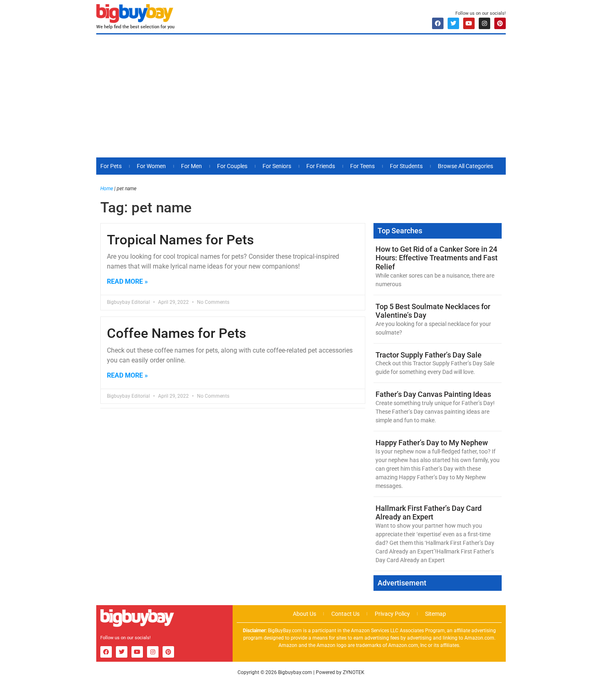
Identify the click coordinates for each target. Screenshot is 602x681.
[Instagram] (484, 23)
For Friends (320, 166)
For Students (406, 166)
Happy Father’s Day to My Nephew (432, 442)
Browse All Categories (465, 166)
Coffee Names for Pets (176, 333)
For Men (191, 166)
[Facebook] (438, 23)
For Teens (362, 166)
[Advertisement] (301, 96)
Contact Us (345, 613)
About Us (304, 613)
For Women (151, 166)
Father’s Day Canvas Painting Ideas (433, 394)
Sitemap (435, 613)
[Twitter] (453, 23)
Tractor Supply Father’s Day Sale (429, 355)
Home (106, 188)
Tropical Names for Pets (180, 240)
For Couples (232, 166)
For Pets (111, 166)
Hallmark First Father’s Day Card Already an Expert (429, 513)
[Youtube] (469, 23)
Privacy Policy (392, 613)
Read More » (127, 281)
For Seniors (277, 166)
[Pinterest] (500, 23)
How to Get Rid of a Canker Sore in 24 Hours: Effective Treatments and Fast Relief (437, 258)
